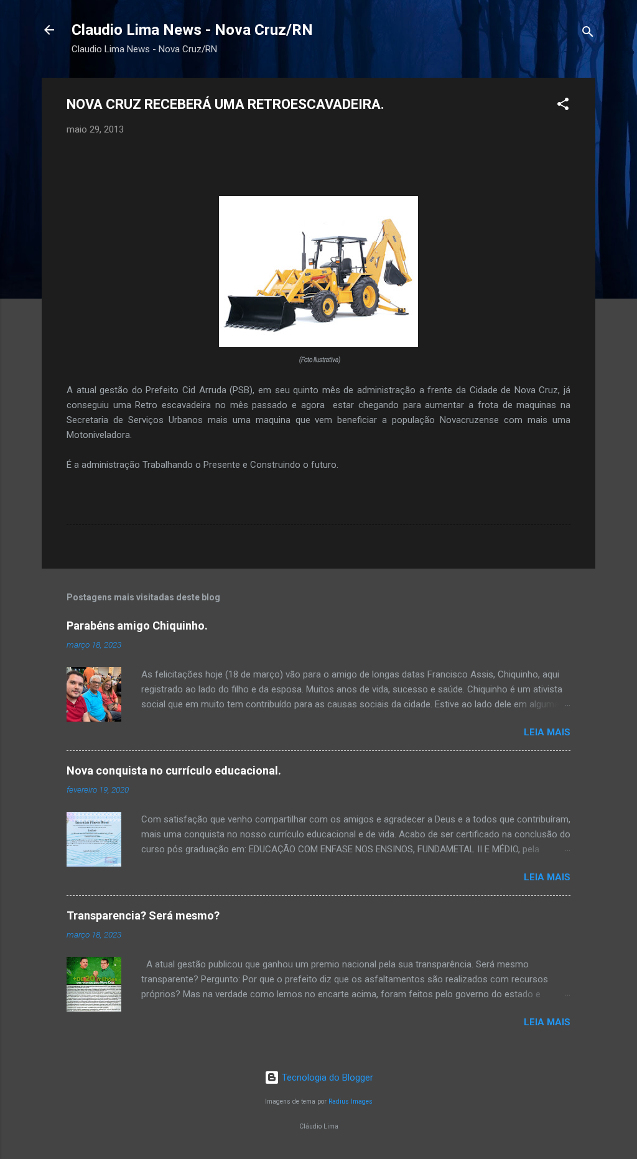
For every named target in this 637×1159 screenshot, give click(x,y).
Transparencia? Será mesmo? (143, 915)
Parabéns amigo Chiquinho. (137, 625)
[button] (563, 106)
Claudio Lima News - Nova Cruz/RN (192, 30)
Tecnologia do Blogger (326, 1077)
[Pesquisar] (587, 34)
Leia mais (547, 732)
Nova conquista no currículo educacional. (174, 770)
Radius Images (350, 1101)
